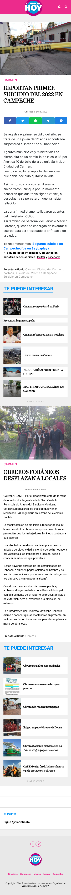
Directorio (13, 874)
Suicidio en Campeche (18, 276)
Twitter (41, 257)
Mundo (46, 874)
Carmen (30, 269)
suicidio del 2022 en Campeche (36, 273)
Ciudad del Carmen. (50, 269)
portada (8, 273)
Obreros (30, 636)
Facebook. (54, 257)
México (37, 874)
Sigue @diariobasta (17, 822)
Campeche (25, 874)
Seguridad (58, 874)
